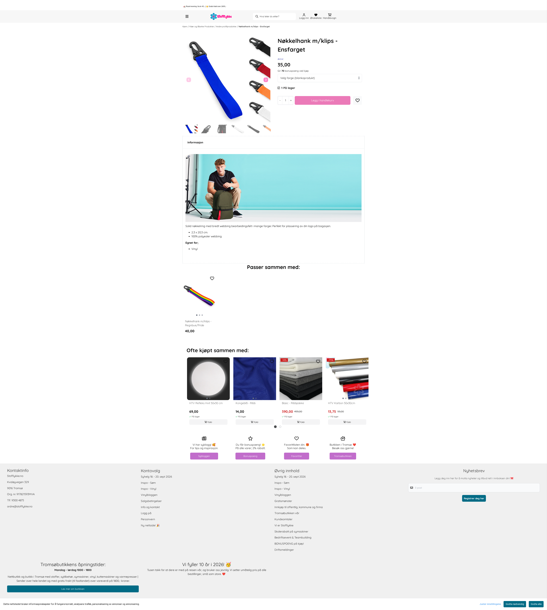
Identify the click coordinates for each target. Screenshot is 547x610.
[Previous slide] (188, 80)
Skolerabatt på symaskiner (291, 531)
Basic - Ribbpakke (293, 403)
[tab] (275, 426)
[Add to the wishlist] (212, 278)
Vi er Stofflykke (283, 525)
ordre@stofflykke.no (19, 506)
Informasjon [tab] (195, 142)
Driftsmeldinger (284, 549)
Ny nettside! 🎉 (150, 525)
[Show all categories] (187, 16)
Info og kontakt (150, 507)
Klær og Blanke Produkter (202, 26)
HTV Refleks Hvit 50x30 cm (206, 403)
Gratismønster (283, 501)
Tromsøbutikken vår (286, 513)
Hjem (185, 26)
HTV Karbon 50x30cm (341, 403)
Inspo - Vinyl (148, 488)
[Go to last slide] (187, 129)
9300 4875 (18, 500)
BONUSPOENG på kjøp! (289, 543)
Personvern (148, 519)
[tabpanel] (199, 307)
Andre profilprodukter (226, 26)
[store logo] (221, 16)
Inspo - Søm (148, 482)
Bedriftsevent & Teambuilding (292, 537)
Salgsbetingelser (151, 501)
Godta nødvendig (515, 604)
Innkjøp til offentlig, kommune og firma (298, 507)
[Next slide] (266, 80)
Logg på (146, 513)
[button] (358, 100)
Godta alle (536, 604)
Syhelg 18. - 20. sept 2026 (156, 476)
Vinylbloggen (149, 495)
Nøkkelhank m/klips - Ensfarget (254, 26)
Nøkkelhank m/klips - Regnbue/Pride (198, 323)
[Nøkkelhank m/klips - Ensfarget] (227, 80)
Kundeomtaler (283, 519)
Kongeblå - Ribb (246, 403)
